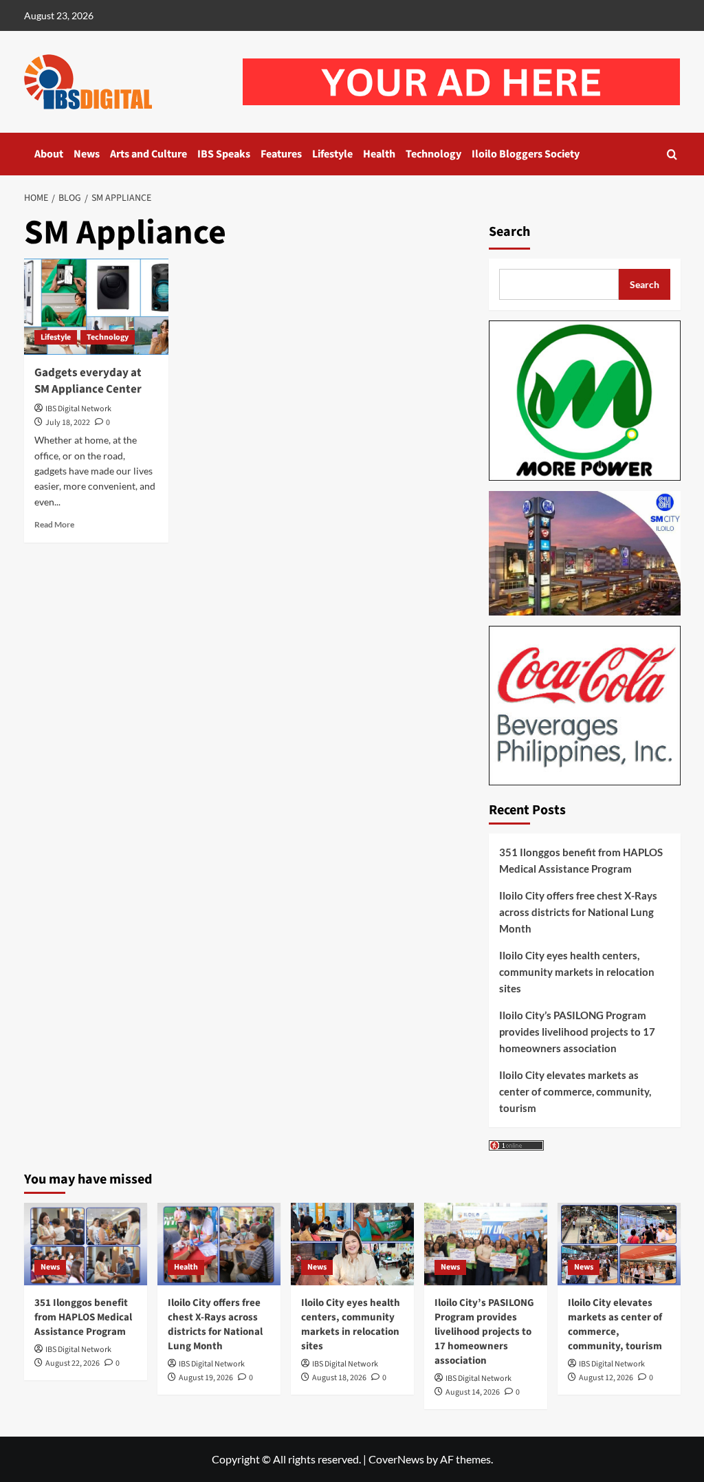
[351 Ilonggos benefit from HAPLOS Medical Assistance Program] (85, 1244)
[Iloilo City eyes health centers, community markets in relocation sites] (352, 1244)
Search (509, 231)
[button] (672, 154)
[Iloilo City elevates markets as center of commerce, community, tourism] (619, 1244)
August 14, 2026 (473, 1392)
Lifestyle (332, 154)
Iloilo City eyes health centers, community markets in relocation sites (576, 971)
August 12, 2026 (606, 1378)
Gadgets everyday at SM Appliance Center (88, 380)
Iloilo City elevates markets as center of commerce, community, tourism (575, 1091)
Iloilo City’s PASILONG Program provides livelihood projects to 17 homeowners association (577, 1031)
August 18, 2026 (339, 1378)
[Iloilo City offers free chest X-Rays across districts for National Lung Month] (218, 1244)
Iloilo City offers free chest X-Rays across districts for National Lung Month (578, 912)
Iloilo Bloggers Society (526, 154)
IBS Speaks (223, 154)
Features (281, 154)
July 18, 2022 (67, 422)
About (48, 154)
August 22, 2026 (72, 1363)
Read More (54, 524)
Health (379, 154)
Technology (433, 154)
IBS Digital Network (78, 409)
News (87, 154)
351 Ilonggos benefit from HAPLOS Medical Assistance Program (581, 860)
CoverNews (396, 1458)
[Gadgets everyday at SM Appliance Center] (96, 307)
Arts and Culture (148, 154)
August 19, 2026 (206, 1378)
